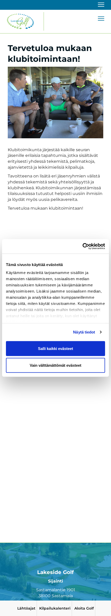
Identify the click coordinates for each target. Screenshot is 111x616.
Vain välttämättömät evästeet (55, 365)
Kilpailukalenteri (54, 608)
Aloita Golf (84, 608)
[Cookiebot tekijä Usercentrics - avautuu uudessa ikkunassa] (82, 246)
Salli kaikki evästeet (55, 348)
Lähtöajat (26, 608)
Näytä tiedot (84, 332)
